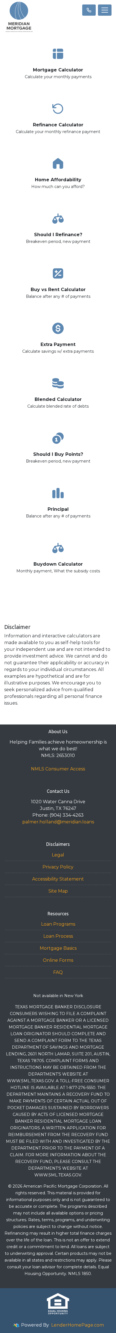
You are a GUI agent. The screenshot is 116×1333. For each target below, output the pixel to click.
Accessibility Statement (58, 879)
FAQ (58, 972)
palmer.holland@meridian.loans (58, 822)
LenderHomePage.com (77, 1325)
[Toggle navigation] (104, 10)
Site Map (58, 891)
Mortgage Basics (58, 948)
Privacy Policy (58, 867)
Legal (58, 855)
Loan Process (58, 936)
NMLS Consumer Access (58, 769)
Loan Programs (58, 924)
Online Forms (58, 960)
